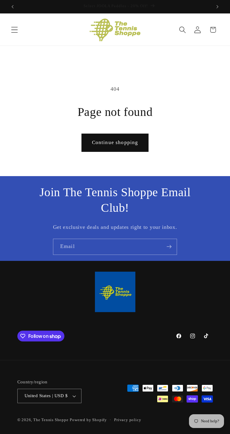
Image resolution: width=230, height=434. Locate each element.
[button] (14, 29)
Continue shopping (115, 142)
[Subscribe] (169, 247)
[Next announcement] (217, 6)
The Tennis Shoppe (51, 420)
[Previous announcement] (12, 6)
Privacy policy (127, 420)
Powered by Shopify (88, 420)
